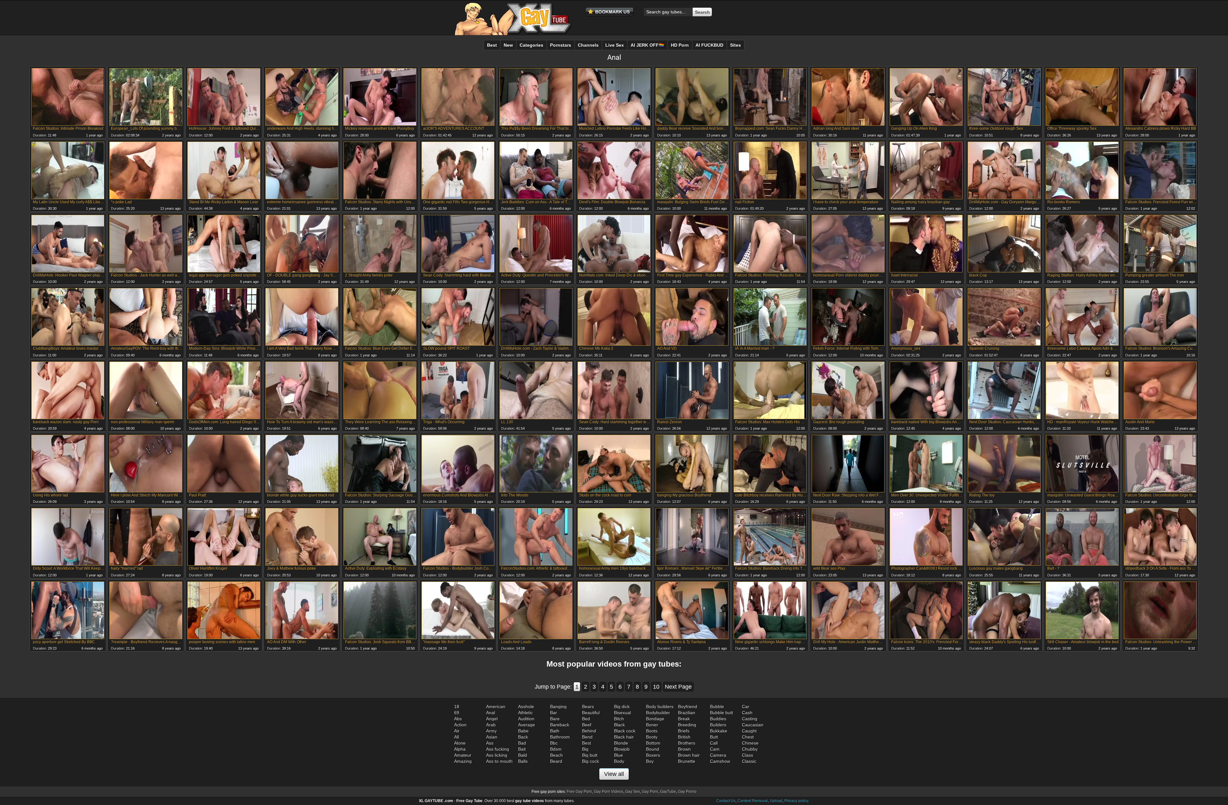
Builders (718, 725)
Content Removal (752, 801)
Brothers (686, 743)
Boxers (653, 755)
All (456, 737)
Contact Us (726, 801)
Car (745, 706)
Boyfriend (687, 706)
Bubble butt (721, 712)
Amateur (462, 755)
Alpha (460, 749)
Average (526, 725)
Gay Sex (632, 791)
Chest (748, 737)
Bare (555, 718)
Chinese (750, 743)
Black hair (624, 737)
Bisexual (622, 712)
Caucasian (752, 725)
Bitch (619, 718)
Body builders (659, 706)
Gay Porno (687, 791)
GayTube (668, 791)
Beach (556, 755)
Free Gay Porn (579, 791)
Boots (651, 731)
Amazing (463, 761)
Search (702, 12)
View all (614, 774)
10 (656, 687)
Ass (489, 743)
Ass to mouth (499, 761)
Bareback (559, 725)
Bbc (554, 743)
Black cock (624, 731)
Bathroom (560, 737)
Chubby (750, 749)
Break (684, 718)
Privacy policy (796, 801)
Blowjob (622, 749)
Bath (554, 731)
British (684, 737)
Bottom (653, 743)
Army (491, 731)
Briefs (683, 731)
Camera (718, 755)
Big (585, 749)
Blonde (621, 743)
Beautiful (591, 712)
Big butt (589, 755)
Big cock (590, 761)
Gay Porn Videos (608, 791)
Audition (526, 718)
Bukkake (718, 731)
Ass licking (496, 755)
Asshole (526, 706)
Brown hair (689, 755)
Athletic (525, 712)
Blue (618, 755)
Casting (749, 718)
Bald (522, 755)
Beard (556, 761)
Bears (588, 706)
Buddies (718, 718)
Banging (558, 706)
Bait (522, 749)
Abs (458, 718)
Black (619, 725)
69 (456, 712)
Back (523, 737)
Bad (522, 743)
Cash (747, 712)
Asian (491, 737)
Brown (684, 749)
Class (747, 755)
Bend (587, 737)
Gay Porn (650, 791)
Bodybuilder (658, 712)
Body (619, 761)
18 (456, 706)
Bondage (655, 718)
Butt (714, 737)
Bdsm (556, 749)
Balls (523, 761)
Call (714, 743)
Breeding (687, 725)
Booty (651, 737)
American (495, 706)
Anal (490, 712)
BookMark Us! (610, 12)
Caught (749, 731)
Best (586, 743)
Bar (553, 712)
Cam (715, 749)
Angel (492, 718)
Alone (460, 743)
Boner (652, 725)
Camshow (720, 761)
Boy (650, 761)
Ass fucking (497, 749)
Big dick (622, 706)
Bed (586, 718)
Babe (523, 731)
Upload (776, 801)
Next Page (678, 687)
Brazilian (686, 712)
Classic (749, 761)
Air (457, 731)
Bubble (717, 706)
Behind (589, 731)
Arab (491, 725)
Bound (652, 749)
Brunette (686, 761)
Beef (586, 725)
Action (460, 725)
